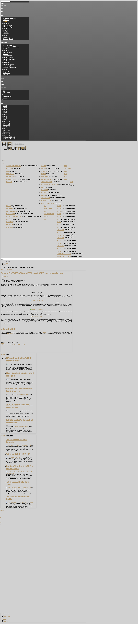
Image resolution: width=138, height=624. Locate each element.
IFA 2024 (5, 118)
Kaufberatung (6, 71)
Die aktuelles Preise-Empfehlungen (29, 166)
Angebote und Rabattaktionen (9, 18)
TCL (4, 99)
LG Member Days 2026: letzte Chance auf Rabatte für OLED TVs (19, 389)
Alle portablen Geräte (18, 227)
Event (2, 103)
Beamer (5, 21)
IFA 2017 (5, 109)
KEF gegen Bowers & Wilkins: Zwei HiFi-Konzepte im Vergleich (18, 359)
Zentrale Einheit (16, 168)
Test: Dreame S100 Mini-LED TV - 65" (18, 454)
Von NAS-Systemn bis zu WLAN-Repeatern (31, 216)
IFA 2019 (5, 113)
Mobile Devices (6, 74)
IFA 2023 (5, 116)
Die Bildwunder (14, 171)
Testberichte (4, 42)
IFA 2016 (5, 107)
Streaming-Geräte (7, 66)
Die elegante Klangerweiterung (19, 182)
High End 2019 (6, 127)
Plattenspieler (6, 37)
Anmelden (3, 343)
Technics (5, 98)
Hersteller (3, 88)
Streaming (5, 30)
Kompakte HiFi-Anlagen (56, 200)
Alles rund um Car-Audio (64, 184)
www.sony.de (6, 334)
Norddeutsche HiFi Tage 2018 (10, 139)
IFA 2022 (5, 114)
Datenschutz (6, 616)
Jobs (4, 619)
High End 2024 (6, 132)
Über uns (5, 621)
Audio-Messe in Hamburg (77, 254)
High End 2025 (6, 133)
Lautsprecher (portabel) (8, 64)
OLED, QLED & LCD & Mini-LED (52, 168)
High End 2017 (6, 123)
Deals (2, 12)
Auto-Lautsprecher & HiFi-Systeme (11, 47)
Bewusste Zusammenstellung (20, 222)
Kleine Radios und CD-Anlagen (24, 179)
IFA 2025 (5, 120)
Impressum (6, 613)
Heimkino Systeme (7, 25)
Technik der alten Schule (58, 179)
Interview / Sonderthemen (9, 59)
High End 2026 (6, 135)
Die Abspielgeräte (18, 174)
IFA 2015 (5, 106)
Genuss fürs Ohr (50, 174)
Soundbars (5, 28)
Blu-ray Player (6, 23)
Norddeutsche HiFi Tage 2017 (9, 137)
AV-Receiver (6, 20)
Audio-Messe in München (70, 230)
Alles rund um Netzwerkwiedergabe (24, 214)
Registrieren (9, 269)
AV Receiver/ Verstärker (8, 45)
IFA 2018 (5, 111)
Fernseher (5, 32)
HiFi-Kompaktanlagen (8, 27)
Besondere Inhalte (58, 203)
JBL (4, 94)
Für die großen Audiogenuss (55, 171)
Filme (2, 81)
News (2, 15)
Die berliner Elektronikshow (68, 206)
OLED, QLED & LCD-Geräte (17, 206)
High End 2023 (6, 130)
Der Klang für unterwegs (24, 211)
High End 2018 (6, 125)
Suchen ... (72, 186)
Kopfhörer (5, 35)
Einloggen (3, 269)
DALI (4, 91)
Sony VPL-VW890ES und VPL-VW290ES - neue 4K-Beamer (32, 273)
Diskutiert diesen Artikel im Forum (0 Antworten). (13, 344)
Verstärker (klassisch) (8, 39)
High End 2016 (6, 121)
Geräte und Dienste (50, 166)
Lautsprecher (6, 34)
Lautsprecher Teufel (7, 96)
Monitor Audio (6, 93)
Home (2, 8)
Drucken (5, 276)
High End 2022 (6, 128)
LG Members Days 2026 (21, 394)
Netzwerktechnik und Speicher (10, 68)
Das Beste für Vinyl (52, 176)
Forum (2, 78)
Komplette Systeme (19, 176)
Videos (2, 84)
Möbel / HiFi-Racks (7, 55)
